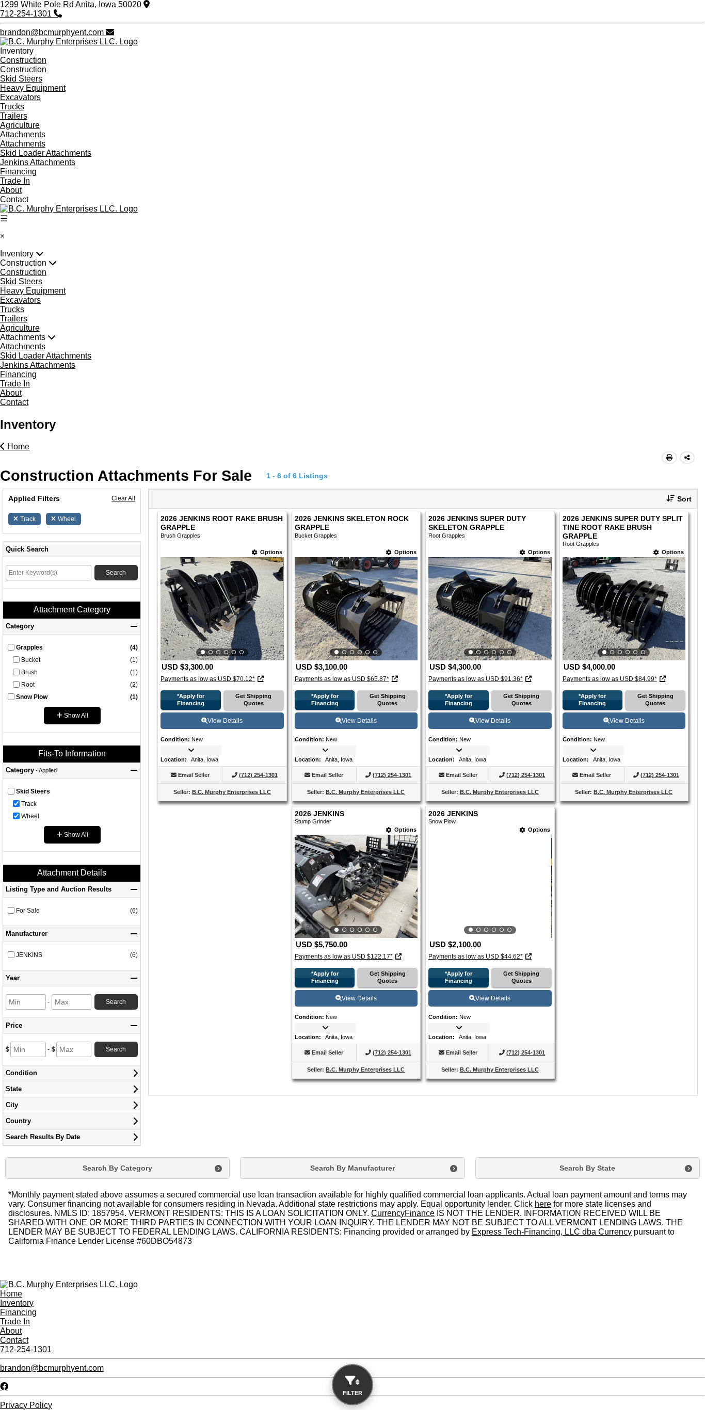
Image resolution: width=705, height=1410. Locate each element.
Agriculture (20, 125)
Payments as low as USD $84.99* (610, 679)
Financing (18, 171)
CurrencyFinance (403, 1213)
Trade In (15, 180)
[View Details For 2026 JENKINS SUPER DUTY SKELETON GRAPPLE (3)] (489, 608)
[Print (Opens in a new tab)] (669, 457)
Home (17, 446)
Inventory (17, 1303)
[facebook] (4, 1386)
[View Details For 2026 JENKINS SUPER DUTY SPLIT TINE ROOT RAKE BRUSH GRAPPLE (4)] (624, 608)
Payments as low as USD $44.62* (475, 956)
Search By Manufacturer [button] (352, 1168)
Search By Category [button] (117, 1168)
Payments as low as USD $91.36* (475, 679)
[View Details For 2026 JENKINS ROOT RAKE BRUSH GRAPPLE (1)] (222, 608)
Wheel (67, 519)
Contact (14, 199)
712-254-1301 (26, 1349)
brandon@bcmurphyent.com (52, 1368)
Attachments (22, 134)
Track (28, 519)
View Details (225, 720)
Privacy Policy (26, 1405)
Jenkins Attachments (37, 162)
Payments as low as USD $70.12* (208, 679)
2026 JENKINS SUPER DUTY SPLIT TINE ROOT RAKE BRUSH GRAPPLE (623, 527)
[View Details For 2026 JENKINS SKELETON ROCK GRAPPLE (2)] (356, 608)
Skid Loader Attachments (45, 153)
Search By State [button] (587, 1168)
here (543, 1204)
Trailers (13, 115)
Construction (23, 60)
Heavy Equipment (33, 88)
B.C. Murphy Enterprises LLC (231, 792)
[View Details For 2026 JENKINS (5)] (356, 886)
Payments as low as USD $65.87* (342, 679)
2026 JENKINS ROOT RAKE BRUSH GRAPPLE (222, 523)
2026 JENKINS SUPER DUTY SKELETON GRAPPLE (477, 523)
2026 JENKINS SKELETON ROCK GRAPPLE (352, 523)
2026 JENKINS (319, 814)
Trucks (12, 106)
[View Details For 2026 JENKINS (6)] (489, 886)
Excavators (20, 97)
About (11, 190)
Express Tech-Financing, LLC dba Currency (552, 1231)
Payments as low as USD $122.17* (344, 956)
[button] (675, 499)
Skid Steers (21, 78)
